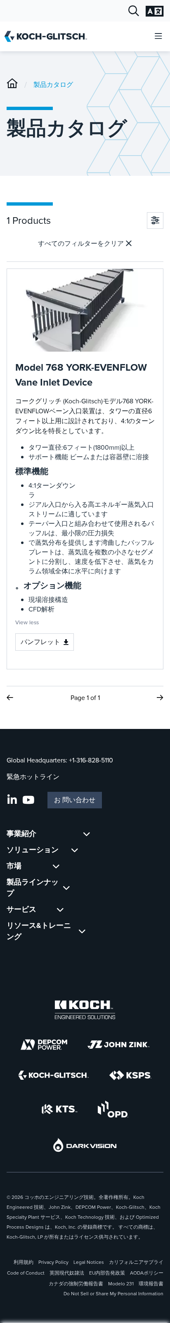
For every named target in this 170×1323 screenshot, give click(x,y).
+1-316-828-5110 (91, 760)
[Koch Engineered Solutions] (85, 1009)
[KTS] (60, 1109)
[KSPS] (130, 1075)
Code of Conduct (26, 1273)
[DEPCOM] (44, 1044)
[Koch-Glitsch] (12, 84)
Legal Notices (88, 1262)
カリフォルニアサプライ (136, 1262)
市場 (14, 865)
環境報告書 (151, 1283)
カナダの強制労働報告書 (76, 1283)
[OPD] (112, 1109)
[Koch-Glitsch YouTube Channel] (28, 800)
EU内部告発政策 (107, 1273)
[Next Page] (160, 697)
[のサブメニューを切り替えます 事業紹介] (86, 833)
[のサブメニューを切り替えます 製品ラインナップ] (66, 888)
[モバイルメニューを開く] (158, 36)
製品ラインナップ (33, 888)
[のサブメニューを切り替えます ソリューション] (74, 850)
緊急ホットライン (33, 776)
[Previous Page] (10, 697)
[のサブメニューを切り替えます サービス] (60, 909)
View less (27, 622)
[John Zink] (118, 1044)
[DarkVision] (85, 1145)
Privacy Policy (53, 1262)
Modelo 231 (121, 1283)
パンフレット (40, 642)
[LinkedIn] (12, 800)
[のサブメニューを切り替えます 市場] (56, 866)
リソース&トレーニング (39, 931)
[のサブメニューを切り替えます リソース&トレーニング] (82, 931)
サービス (21, 909)
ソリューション (33, 849)
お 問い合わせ (74, 800)
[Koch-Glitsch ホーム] (48, 36)
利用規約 (23, 1262)
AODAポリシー (146, 1273)
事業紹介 (21, 833)
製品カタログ (53, 84)
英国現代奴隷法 (67, 1273)
